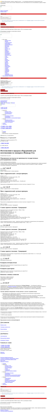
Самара (6, 61)
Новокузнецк (7, 66)
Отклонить (6, 409)
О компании (7, 369)
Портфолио (7, 379)
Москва (6, 41)
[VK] (5, 102)
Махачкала (7, 65)
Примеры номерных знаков (10, 380)
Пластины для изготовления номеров (12, 376)
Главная (4, 131)
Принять (2, 409)
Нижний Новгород (8, 44)
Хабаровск (7, 70)
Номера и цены (8, 111)
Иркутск (6, 63)
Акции (6, 368)
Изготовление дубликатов (8, 75)
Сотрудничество (3, 336)
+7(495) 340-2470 (4, 147)
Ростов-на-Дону (8, 55)
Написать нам (3, 24)
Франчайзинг (7, 116)
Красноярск (7, 54)
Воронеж (7, 51)
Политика (28, 20)
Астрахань (7, 73)
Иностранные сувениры (10, 120)
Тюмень (6, 68)
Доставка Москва (3, 100)
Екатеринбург (7, 52)
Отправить (3, 23)
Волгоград (7, 45)
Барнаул (6, 62)
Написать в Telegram (4, 361)
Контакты (5, 124)
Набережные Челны (9, 74)
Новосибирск (7, 43)
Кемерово (7, 71)
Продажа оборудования (5, 338)
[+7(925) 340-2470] (1, 102)
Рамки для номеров (4, 10)
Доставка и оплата (8, 112)
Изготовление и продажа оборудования (13, 117)
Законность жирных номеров (10, 370)
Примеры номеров (8, 119)
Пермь (6, 47)
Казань (6, 59)
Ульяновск (7, 69)
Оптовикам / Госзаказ (9, 115)
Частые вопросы (8, 113)
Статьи (4, 123)
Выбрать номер (3, 11)
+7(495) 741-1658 (3, 107)
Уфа (6, 58)
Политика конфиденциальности (6, 357)
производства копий (12, 286)
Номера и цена (3, 324)
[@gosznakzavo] (13, 102)
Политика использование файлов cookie (8, 359)
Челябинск (7, 50)
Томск (6, 72)
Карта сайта (2, 360)
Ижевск (6, 64)
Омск (6, 56)
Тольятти (7, 67)
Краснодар (7, 60)
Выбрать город (8, 40)
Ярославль (7, 46)
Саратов (6, 57)
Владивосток (7, 48)
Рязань (6, 49)
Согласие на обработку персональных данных (9, 358)
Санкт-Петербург (8, 42)
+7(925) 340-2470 (3, 108)
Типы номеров (8, 378)
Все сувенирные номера (5, 32)
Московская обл (3, 101)
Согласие (32, 20)
